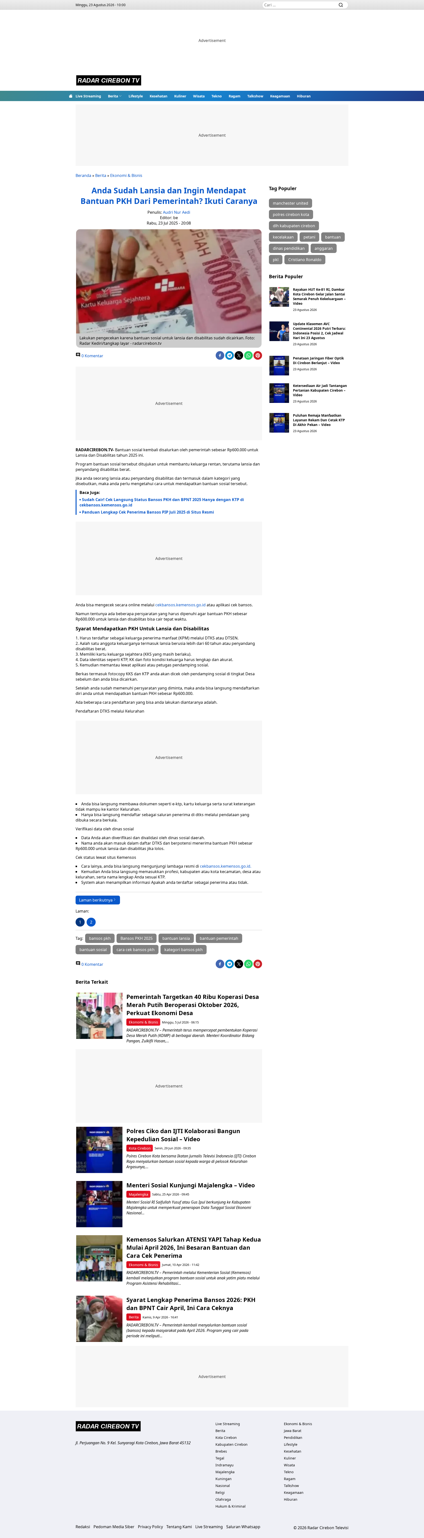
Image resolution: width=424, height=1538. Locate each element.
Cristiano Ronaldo (304, 259)
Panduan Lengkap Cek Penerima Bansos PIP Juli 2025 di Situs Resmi (148, 512)
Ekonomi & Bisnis (126, 175)
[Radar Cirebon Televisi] (108, 81)
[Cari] (341, 5)
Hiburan (304, 96)
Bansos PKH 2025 (136, 938)
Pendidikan (293, 1437)
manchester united (290, 203)
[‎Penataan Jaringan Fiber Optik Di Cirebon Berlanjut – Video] (279, 365)
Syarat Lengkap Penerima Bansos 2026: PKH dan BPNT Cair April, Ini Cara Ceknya (190, 1304)
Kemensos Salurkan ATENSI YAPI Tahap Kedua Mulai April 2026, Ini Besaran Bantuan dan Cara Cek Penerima (193, 1247)
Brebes (221, 1451)
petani (309, 237)
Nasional (222, 1485)
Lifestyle (136, 96)
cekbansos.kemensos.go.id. (225, 866)
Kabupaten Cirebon (231, 1444)
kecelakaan (283, 237)
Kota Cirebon (140, 1148)
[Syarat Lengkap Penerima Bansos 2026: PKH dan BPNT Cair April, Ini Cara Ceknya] (99, 1319)
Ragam (234, 96)
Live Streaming (88, 96)
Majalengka (138, 1194)
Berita (113, 96)
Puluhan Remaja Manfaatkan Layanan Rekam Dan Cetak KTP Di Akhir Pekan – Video (319, 420)
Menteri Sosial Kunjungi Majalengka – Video (190, 1185)
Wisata (199, 96)
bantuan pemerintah (219, 938)
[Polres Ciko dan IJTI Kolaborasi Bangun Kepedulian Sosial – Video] (99, 1150)
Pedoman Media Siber (113, 1526)
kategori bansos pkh (183, 949)
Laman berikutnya (96, 900)
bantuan (333, 237)
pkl (275, 259)
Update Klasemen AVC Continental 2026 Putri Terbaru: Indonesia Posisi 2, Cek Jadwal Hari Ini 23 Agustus (319, 330)
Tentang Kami (179, 1526)
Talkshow (255, 96)
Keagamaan (280, 96)
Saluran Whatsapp (243, 1526)
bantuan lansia (176, 938)
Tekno (217, 96)
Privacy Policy (150, 1526)
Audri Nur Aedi (176, 212)
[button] (115, 96)
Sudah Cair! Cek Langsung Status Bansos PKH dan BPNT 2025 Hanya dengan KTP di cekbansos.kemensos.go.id (162, 502)
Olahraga (223, 1499)
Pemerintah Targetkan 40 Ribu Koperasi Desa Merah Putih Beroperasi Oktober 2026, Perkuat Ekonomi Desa (192, 1005)
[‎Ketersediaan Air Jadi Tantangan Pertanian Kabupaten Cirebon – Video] (279, 393)
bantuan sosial (93, 949)
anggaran (324, 248)
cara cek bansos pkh (136, 949)
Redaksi (83, 1526)
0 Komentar (91, 355)
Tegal (219, 1458)
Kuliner (180, 96)
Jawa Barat (292, 1430)
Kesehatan (158, 96)
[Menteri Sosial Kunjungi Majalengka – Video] (99, 1204)
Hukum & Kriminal (230, 1506)
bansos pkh (100, 938)
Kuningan (223, 1478)
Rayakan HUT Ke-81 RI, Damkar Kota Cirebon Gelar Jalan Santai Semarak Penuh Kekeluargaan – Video (319, 296)
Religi (220, 1492)
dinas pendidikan (289, 248)
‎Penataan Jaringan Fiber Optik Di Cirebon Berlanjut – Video (318, 360)
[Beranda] (70, 96)
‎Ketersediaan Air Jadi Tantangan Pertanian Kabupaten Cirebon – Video (320, 390)
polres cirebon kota (291, 214)
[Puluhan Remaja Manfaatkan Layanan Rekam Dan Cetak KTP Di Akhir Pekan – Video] (279, 423)
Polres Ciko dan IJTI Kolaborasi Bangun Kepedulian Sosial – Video (183, 1135)
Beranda (83, 175)
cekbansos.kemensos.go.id (180, 605)
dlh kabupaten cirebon (294, 225)
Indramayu (224, 1465)
